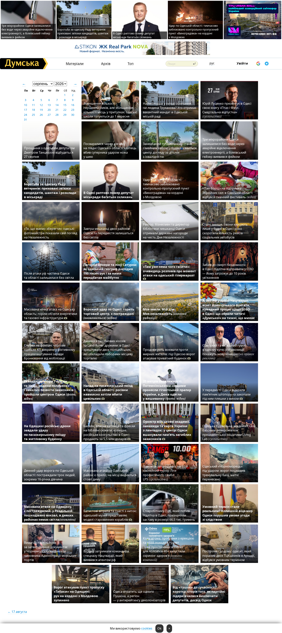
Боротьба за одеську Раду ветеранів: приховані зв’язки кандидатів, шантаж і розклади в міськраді (83, 33)
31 (25, 119)
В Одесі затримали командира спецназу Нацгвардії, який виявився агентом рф (106, 555)
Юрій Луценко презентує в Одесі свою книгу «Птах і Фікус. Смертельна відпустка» (226, 109)
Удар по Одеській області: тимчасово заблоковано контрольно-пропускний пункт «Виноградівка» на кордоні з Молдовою (194, 31)
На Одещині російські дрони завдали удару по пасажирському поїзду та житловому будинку (47, 432)
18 (33, 110)
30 (72, 115)
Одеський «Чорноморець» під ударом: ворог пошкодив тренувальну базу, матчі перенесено (223, 472)
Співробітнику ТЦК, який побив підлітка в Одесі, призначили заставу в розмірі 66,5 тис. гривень (169, 515)
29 (64, 115)
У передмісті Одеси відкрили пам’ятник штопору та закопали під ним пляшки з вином (226, 394)
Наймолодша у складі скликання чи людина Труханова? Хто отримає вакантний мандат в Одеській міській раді (169, 109)
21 (57, 110)
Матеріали (75, 63)
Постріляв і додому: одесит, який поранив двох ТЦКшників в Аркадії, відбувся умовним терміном (228, 555)
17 (25, 110)
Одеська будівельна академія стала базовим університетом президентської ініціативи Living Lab (229, 432)
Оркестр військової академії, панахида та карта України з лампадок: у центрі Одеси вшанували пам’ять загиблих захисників (167, 430)
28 (57, 115)
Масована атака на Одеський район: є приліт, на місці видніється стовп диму (110, 474)
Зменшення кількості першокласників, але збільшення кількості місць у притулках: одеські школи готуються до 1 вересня (110, 109)
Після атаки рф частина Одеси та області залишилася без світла (49, 275)
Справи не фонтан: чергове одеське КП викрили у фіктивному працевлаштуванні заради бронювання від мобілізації (49, 351)
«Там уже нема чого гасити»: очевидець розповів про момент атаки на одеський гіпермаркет (169, 271)
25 (33, 115)
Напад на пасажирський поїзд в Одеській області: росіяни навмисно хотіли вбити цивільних (108, 392)
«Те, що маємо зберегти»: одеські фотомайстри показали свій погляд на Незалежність (50, 233)
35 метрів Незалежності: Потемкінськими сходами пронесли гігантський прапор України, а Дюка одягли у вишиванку (167, 390)
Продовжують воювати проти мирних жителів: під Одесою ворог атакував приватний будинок (169, 354)
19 (41, 110)
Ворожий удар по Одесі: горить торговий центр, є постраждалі (108, 313)
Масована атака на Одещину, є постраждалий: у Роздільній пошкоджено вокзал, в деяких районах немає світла (50, 513)
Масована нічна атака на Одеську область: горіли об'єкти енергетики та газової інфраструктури (50, 313)
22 (64, 110)
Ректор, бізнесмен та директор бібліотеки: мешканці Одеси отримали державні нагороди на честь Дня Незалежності (166, 230)
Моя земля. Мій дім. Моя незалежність (165, 313)
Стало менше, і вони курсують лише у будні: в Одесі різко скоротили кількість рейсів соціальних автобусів (225, 230)
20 (49, 110)
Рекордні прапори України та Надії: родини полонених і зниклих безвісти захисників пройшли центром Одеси (50, 390)
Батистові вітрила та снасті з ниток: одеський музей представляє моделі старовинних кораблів (110, 515)
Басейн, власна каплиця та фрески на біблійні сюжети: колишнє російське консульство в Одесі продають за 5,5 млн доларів (109, 432)
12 (41, 105)
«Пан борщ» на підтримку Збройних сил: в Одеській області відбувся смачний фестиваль (229, 192)
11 (33, 105)
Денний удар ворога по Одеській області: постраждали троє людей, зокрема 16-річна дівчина (49, 474)
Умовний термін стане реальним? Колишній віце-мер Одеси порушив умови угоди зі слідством (227, 513)
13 (49, 105)
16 (72, 105)
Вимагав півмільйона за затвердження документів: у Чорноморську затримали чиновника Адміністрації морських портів (50, 551)
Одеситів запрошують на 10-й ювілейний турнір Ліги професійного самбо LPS (165, 472)
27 (49, 115)
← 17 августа (17, 612)
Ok (159, 628)
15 (64, 105)
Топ (131, 63)
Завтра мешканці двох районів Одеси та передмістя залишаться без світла (108, 233)
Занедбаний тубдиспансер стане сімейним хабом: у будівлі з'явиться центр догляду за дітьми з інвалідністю (170, 150)
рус (211, 63)
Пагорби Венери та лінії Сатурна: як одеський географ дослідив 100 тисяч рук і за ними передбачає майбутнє (110, 271)
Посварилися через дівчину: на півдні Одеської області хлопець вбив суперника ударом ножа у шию (109, 150)
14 (57, 105)
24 (25, 115)
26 (41, 115)
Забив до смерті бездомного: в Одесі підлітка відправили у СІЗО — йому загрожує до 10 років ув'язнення (228, 271)
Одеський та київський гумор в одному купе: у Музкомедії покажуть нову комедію (228, 351)
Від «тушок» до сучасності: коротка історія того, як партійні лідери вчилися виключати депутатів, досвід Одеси (199, 593)
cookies (146, 628)
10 (25, 105)
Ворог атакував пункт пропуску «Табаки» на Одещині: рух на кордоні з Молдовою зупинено (79, 593)
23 (72, 110)
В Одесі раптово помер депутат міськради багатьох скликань (134, 35)
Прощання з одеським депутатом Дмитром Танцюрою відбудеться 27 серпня (49, 152)
